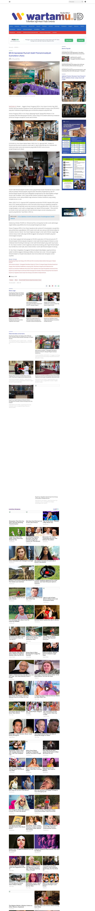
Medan (11, 280)
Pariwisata (63, 26)
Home (11, 26)
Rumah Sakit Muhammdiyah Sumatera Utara (30, 280)
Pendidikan (37, 29)
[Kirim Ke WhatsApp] (58, 286)
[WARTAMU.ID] (47, 17)
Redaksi (55, 32)
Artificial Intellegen (27, 29)
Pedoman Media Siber (45, 32)
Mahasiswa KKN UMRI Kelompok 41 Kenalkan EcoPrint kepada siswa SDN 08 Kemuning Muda (73, 53)
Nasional (17, 26)
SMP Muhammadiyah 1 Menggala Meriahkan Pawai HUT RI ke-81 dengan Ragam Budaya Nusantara (33, 264)
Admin (13, 58)
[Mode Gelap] (85, 1)
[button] (82, 1)
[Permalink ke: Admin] (10, 59)
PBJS (16, 280)
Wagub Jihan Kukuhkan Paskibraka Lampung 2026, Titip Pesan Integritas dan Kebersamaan (31, 266)
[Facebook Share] (46, 286)
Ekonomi (76, 26)
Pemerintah (31, 26)
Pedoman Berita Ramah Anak (30, 32)
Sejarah (19, 29)
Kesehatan (17, 58)
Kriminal (51, 26)
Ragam (70, 26)
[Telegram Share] (55, 286)
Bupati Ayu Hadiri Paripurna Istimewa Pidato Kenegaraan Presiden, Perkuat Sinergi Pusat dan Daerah (33, 270)
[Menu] (10, 1)
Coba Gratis (69, 40)
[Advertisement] (47, 7)
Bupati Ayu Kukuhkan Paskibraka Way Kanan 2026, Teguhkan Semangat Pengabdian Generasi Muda (33, 268)
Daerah (38, 26)
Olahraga (57, 26)
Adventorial (24, 26)
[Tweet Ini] (49, 286)
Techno (82, 26)
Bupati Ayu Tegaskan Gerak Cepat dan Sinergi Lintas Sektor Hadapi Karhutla (27, 272)
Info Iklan (19, 32)
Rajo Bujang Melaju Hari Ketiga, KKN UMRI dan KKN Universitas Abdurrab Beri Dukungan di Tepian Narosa (32, 261)
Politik (43, 29)
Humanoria (12, 29)
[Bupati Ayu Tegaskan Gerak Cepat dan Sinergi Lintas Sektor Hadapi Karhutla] (52, 312)
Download (80, 40)
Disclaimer (12, 32)
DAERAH (11, 50)
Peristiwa (44, 26)
